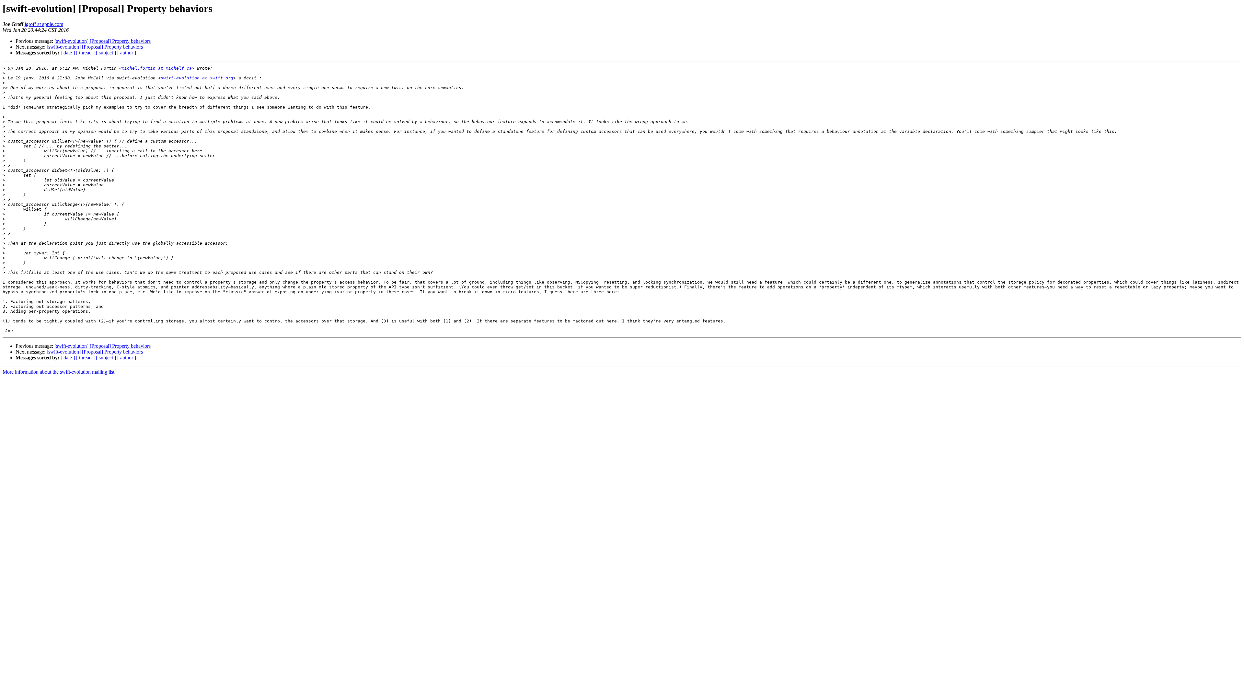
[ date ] (68, 52)
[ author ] (126, 52)
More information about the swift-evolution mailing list (58, 372)
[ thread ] (85, 52)
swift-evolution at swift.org (197, 78)
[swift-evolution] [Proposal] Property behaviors (102, 41)
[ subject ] (106, 52)
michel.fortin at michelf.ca (157, 68)
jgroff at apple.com (44, 24)
